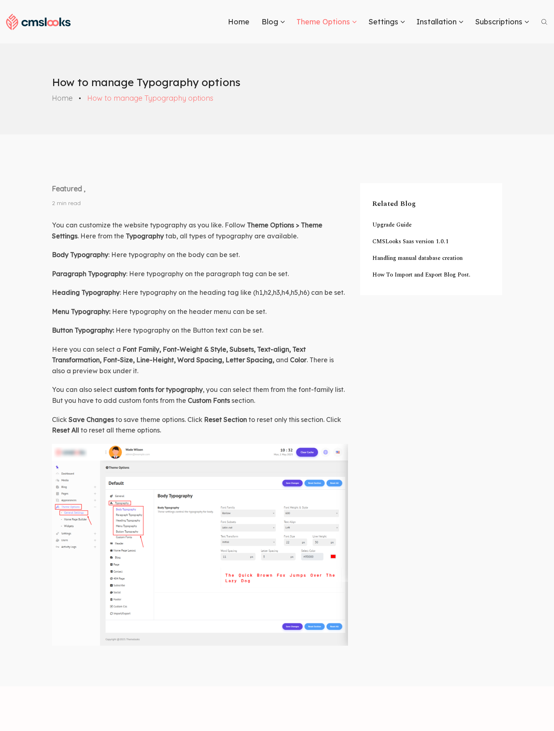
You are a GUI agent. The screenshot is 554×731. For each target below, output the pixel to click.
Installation (437, 21)
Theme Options (323, 21)
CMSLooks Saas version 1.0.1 (410, 241)
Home (238, 21)
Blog (270, 21)
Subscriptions (498, 21)
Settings (383, 21)
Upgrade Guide (392, 225)
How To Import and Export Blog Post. (421, 274)
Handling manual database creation (417, 258)
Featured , (69, 188)
